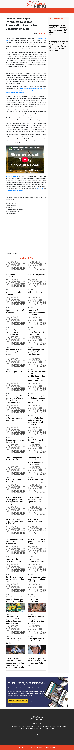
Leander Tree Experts (12, 176)
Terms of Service (22, 734)
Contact (54, 734)
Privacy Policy (34, 734)
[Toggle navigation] (6, 10)
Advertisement (45, 734)
